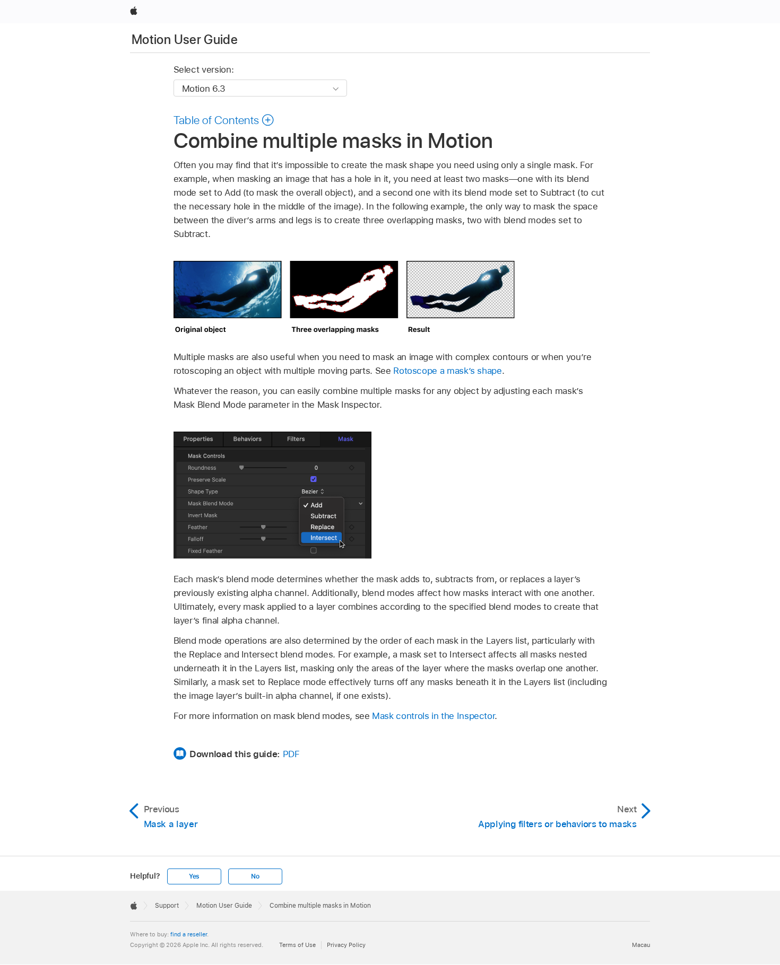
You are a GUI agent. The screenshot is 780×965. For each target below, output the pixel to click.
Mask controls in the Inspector (433, 715)
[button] (224, 120)
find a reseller (188, 934)
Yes (194, 876)
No (255, 876)
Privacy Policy (346, 945)
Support (167, 905)
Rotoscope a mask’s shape (447, 370)
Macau (641, 945)
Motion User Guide (185, 39)
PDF (291, 754)
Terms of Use (297, 945)
